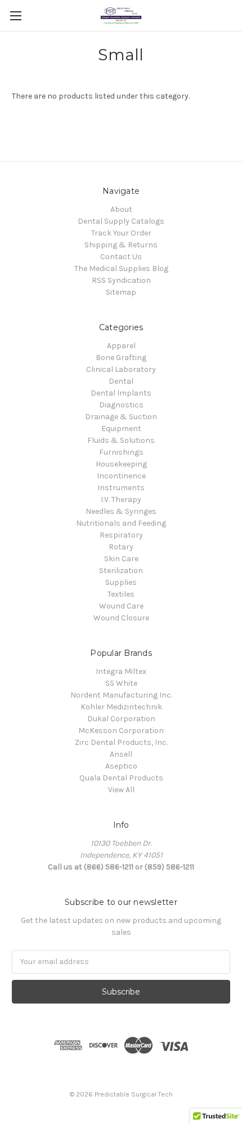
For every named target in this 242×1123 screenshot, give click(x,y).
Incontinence (121, 476)
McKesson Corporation (121, 730)
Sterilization (121, 570)
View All (121, 789)
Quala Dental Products (121, 778)
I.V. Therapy (121, 499)
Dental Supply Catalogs (121, 221)
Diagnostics (121, 405)
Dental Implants (121, 393)
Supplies (121, 582)
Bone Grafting (121, 357)
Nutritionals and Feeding (121, 523)
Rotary (121, 547)
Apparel (121, 345)
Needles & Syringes (121, 511)
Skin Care (121, 558)
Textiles (121, 594)
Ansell (121, 754)
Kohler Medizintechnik (121, 707)
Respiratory (121, 535)
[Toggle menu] (15, 15)
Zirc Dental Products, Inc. (121, 742)
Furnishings (121, 452)
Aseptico (121, 766)
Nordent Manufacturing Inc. (121, 695)
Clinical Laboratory (121, 369)
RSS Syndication (121, 280)
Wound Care (121, 606)
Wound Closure (121, 618)
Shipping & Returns (121, 245)
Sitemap (121, 292)
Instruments (121, 487)
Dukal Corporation (121, 718)
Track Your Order (121, 233)
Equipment (121, 428)
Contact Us (121, 256)
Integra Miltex (121, 671)
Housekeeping (121, 464)
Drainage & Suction (121, 416)
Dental (121, 381)
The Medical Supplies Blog (121, 268)
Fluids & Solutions (121, 440)
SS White (121, 683)
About (121, 209)
